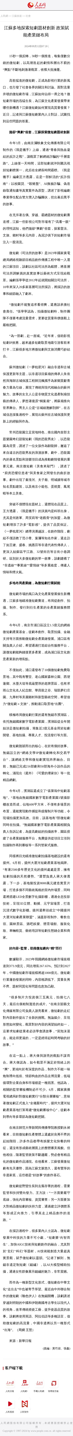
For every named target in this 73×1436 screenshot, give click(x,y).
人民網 (4, 16)
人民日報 (9, 1391)
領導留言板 (53, 1391)
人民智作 (24, 1412)
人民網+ (24, 1391)
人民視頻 (9, 1412)
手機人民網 (38, 1391)
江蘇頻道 (17, 16)
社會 (28, 16)
